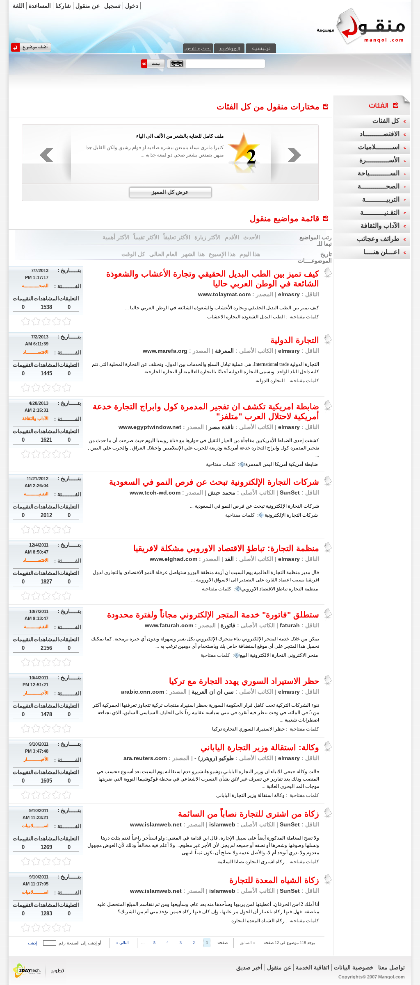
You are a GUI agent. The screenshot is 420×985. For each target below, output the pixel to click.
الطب (279, 317)
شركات (310, 515)
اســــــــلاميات (35, 825)
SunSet (290, 492)
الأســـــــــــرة (379, 160)
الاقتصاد (267, 589)
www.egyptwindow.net (150, 427)
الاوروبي (249, 589)
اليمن (268, 464)
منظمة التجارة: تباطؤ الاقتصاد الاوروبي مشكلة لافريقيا (226, 548)
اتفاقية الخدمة (312, 967)
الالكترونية (260, 655)
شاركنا (63, 5)
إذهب (32, 943)
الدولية (262, 381)
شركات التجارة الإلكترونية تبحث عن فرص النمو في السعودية (214, 481)
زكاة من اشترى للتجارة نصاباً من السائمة (248, 813)
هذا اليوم (250, 254)
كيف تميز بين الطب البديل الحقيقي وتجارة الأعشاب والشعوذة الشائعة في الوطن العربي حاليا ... (222, 308)
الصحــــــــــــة (35, 285)
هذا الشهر (193, 254)
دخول (131, 5)
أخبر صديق (249, 967)
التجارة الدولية (294, 340)
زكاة (280, 862)
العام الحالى (163, 254)
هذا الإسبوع (222, 254)
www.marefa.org (165, 350)
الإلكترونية (275, 515)
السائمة (225, 862)
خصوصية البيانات (354, 967)
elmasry (289, 294)
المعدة (253, 921)
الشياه (267, 921)
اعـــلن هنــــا (381, 251)
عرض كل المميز (170, 192)
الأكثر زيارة (207, 237)
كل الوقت (133, 254)
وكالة (279, 795)
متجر (313, 655)
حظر (280, 729)
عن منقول (87, 5)
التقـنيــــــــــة (36, 493)
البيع (244, 655)
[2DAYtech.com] (38, 982)
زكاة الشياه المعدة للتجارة (274, 880)
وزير (251, 795)
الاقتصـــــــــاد (35, 352)
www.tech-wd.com (155, 492)
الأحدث (251, 237)
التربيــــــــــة (380, 199)
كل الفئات (385, 120)
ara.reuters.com (145, 758)
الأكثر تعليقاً (176, 237)
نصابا (239, 862)
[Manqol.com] (351, 44)
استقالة (265, 795)
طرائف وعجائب (378, 238)
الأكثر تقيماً (146, 237)
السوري (247, 729)
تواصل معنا (391, 967)
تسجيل (112, 5)
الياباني (223, 795)
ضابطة (311, 464)
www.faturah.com (169, 625)
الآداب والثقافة (35, 418)
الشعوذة (250, 317)
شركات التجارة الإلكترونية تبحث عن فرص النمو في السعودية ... (254, 506)
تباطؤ (282, 589)
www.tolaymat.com (224, 294)
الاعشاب (216, 317)
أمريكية (295, 464)
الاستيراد (265, 729)
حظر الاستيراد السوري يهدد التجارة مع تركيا (244, 680)
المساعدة (40, 5)
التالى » (122, 942)
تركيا (217, 729)
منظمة (311, 589)
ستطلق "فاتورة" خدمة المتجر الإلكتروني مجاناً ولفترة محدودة (213, 614)
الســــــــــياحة (378, 173)
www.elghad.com (173, 559)
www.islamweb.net (156, 824)
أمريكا (281, 464)
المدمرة (253, 464)
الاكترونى (297, 655)
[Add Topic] (31, 50)
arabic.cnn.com (142, 691)
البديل (266, 317)
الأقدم (232, 237)
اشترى (267, 862)
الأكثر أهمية (116, 237)
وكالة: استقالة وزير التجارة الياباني (260, 747)
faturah (290, 625)
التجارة (233, 317)
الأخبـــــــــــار (36, 692)
